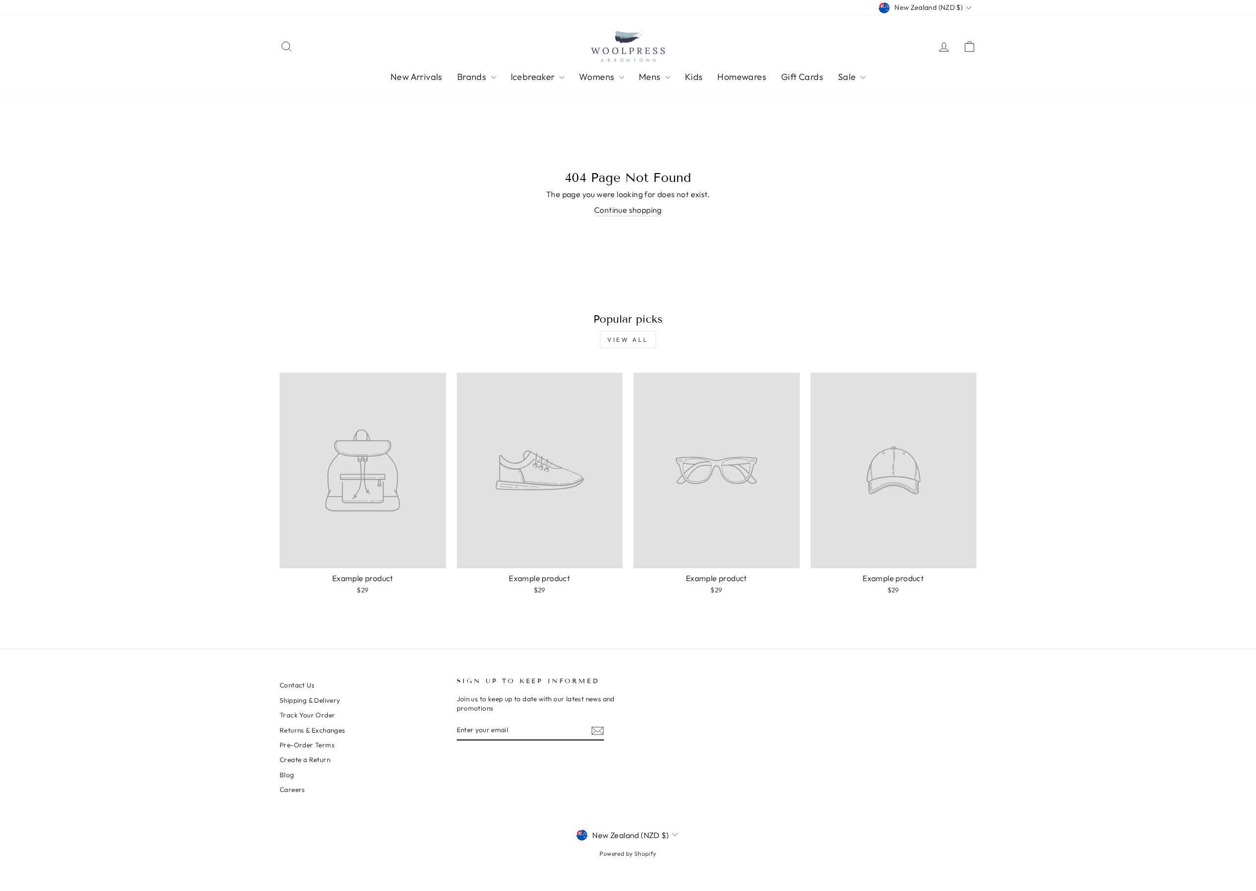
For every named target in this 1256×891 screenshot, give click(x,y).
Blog (287, 774)
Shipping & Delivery (310, 700)
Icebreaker (534, 76)
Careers (292, 789)
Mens (651, 76)
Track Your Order (307, 715)
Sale (848, 76)
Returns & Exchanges (312, 730)
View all (628, 339)
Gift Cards (802, 76)
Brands (473, 76)
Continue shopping (628, 210)
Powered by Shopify (628, 853)
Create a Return (305, 759)
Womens (598, 76)
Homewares (741, 76)
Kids (694, 76)
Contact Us (297, 685)
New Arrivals (417, 76)
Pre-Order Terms (307, 744)
